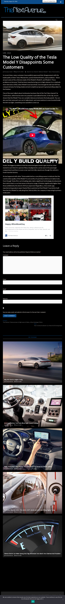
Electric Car (30, 71)
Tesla (9, 52)
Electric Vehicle (38, 71)
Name (5, 279)
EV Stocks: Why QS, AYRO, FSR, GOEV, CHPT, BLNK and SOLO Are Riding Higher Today (29, 510)
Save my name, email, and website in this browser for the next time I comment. (24, 312)
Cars (4, 52)
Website (5, 298)
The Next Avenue (9, 381)
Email (5, 289)
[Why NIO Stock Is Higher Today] (32, 362)
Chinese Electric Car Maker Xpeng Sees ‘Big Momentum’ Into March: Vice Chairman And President (32, 553)
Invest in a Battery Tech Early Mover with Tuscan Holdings (21, 423)
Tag (60, 594)
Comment (6, 255)
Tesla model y (56, 71)
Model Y (45, 71)
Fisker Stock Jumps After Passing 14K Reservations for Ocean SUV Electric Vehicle (28, 466)
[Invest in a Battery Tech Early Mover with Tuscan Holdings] (32, 406)
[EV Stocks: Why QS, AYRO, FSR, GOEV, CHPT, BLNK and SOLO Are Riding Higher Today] (32, 493)
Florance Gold (8, 71)
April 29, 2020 (19, 71)
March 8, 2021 (18, 555)
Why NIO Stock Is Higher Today (13, 379)
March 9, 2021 (18, 381)
